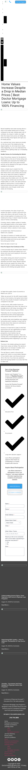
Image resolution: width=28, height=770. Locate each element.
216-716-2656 (14, 718)
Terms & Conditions (10, 737)
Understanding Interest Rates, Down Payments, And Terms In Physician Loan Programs (13, 597)
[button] (2, 41)
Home (6, 721)
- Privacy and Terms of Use (17, 766)
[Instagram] (19, 759)
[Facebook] (12, 759)
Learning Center (9, 726)
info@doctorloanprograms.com (14, 714)
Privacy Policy (8, 735)
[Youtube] (15, 759)
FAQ (8, 728)
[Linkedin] (8, 759)
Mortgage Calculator (13, 732)
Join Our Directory (9, 733)
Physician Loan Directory (11, 723)
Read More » (5, 605)
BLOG (9, 730)
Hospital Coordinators (10, 724)
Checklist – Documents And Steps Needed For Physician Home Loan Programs (11, 685)
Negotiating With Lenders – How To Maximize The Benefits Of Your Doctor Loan (13, 641)
